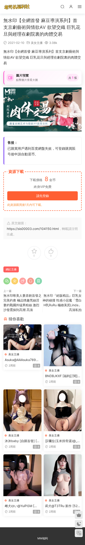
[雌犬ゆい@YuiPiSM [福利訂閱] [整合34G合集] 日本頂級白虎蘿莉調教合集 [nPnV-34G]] (22, 475)
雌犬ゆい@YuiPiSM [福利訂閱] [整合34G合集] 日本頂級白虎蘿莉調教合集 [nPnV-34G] (22, 506)
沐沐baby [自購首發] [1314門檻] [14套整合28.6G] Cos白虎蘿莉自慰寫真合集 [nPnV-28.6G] (22, 441)
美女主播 (37, 43)
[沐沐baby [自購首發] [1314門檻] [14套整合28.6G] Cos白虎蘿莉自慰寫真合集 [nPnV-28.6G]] (22, 410)
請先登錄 (42, 196)
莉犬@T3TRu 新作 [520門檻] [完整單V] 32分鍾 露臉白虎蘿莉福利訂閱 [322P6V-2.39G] (62, 506)
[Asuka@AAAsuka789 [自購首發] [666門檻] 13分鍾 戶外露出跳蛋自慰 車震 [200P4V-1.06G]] (22, 337)
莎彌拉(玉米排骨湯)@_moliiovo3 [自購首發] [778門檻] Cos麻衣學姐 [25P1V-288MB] (62, 441)
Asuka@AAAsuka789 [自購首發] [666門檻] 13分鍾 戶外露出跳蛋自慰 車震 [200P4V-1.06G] (22, 360)
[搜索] (62, 6)
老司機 (17, 7)
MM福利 (42, 538)
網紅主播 (11, 269)
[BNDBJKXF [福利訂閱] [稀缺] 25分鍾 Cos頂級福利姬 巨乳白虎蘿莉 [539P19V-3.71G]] (63, 345)
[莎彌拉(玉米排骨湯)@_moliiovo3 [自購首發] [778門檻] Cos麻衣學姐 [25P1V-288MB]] (63, 410)
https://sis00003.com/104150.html (33, 229)
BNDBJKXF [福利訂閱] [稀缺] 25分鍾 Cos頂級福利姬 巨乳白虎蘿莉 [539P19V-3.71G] (62, 376)
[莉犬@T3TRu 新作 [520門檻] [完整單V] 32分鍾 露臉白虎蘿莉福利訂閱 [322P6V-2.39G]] (63, 475)
